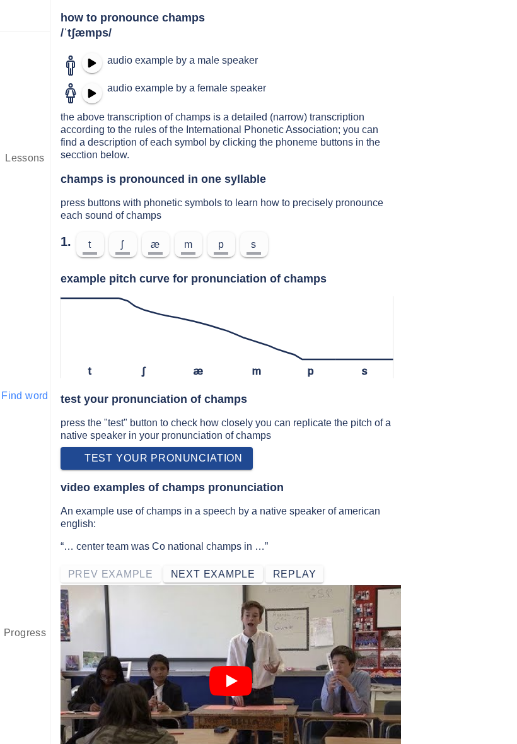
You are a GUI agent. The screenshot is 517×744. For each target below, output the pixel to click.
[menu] (25, 16)
